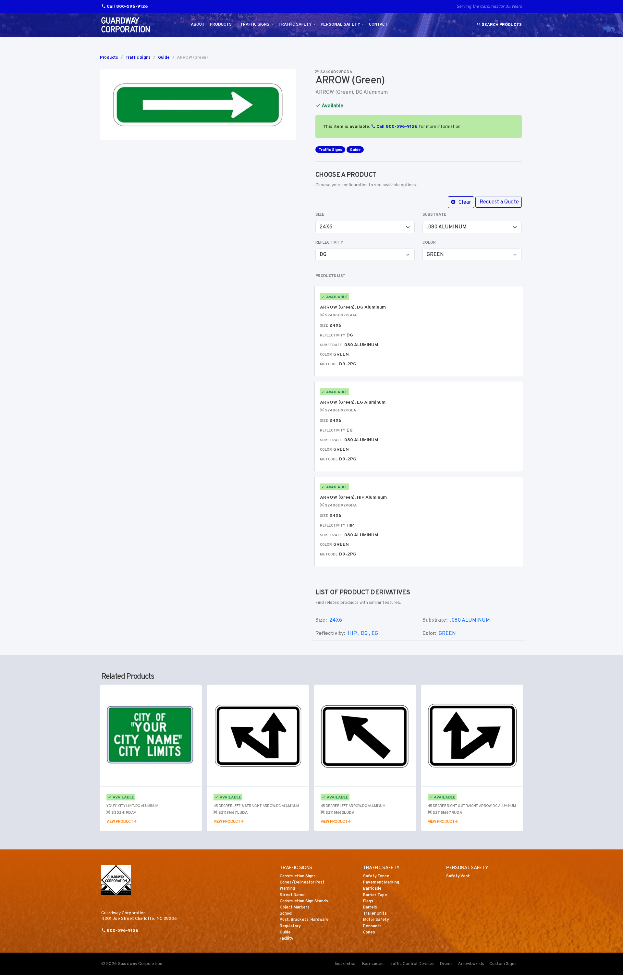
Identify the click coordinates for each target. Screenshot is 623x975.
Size (319, 214)
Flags (368, 901)
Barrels (370, 907)
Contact (378, 24)
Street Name (292, 895)
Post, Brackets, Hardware (304, 919)
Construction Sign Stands (304, 901)
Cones (369, 932)
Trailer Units (375, 913)
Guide (164, 57)
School (286, 913)
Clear (464, 202)
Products (221, 24)
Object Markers (295, 907)
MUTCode (329, 364)
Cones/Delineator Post (302, 882)
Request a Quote (499, 202)
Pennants (372, 926)
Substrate (434, 214)
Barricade (372, 888)
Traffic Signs (255, 24)
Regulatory (290, 926)
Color (429, 242)
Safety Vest (458, 876)
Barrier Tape (375, 895)
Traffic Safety (295, 24)
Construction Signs (298, 876)
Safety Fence (376, 876)
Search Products (501, 25)
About (198, 24)
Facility (286, 938)
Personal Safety (341, 24)
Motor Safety (376, 919)
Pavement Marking (381, 882)
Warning (287, 888)
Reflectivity (329, 242)
